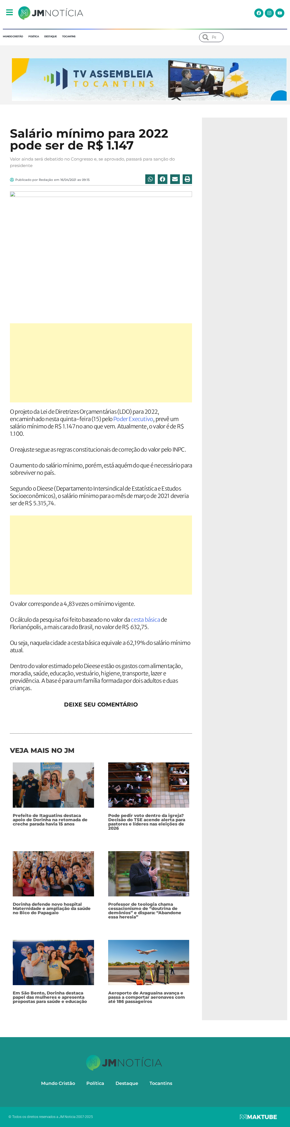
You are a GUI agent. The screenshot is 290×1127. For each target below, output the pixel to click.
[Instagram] (269, 13)
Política (33, 36)
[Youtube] (279, 13)
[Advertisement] (101, 362)
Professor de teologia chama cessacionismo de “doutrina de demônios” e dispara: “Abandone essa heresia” (144, 910)
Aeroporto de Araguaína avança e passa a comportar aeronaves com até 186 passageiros (146, 997)
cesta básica (145, 619)
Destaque (50, 36)
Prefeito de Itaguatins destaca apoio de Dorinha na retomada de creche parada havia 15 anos (50, 820)
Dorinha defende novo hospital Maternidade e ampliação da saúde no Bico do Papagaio (52, 908)
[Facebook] (258, 13)
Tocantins (68, 36)
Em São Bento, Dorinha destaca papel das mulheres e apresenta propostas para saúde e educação (50, 997)
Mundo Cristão (13, 36)
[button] (150, 179)
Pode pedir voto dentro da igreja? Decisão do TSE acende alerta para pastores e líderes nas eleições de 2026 (146, 822)
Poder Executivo (133, 418)
